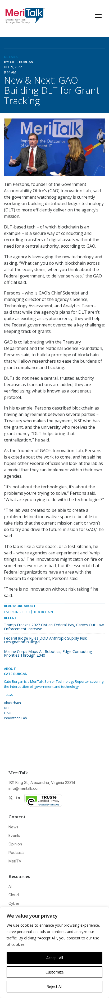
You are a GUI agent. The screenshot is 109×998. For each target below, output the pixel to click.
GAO (7, 712)
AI (10, 886)
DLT (7, 707)
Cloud (13, 895)
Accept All (54, 957)
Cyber (13, 903)
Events (14, 835)
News (13, 827)
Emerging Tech (17, 612)
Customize (55, 972)
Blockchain (43, 612)
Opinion (15, 844)
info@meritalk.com (24, 788)
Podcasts (16, 852)
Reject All (54, 986)
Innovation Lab (15, 717)
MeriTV (14, 861)
